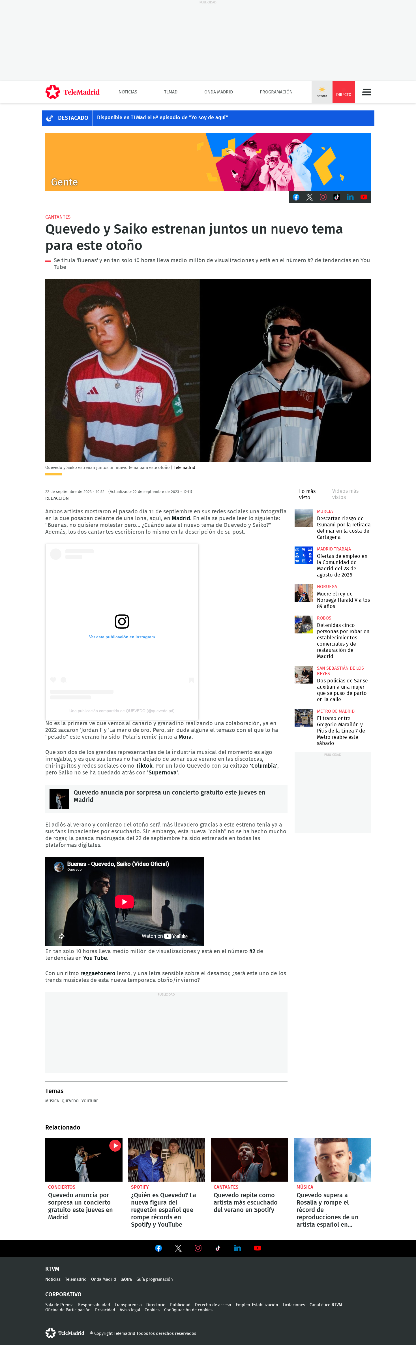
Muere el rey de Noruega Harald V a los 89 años (303, 593)
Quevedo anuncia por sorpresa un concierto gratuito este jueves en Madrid (59, 799)
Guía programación (154, 1279)
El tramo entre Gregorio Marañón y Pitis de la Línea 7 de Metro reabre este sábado (303, 718)
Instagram (323, 197)
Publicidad (180, 1305)
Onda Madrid (218, 92)
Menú (366, 92)
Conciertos (62, 1187)
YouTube (90, 1101)
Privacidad (105, 1310)
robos (324, 618)
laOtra (126, 1279)
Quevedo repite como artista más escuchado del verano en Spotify (249, 1160)
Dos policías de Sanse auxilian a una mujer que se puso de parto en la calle (303, 675)
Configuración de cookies (188, 1310)
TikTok (337, 197)
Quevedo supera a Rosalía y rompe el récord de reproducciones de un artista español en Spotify (332, 1160)
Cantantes (57, 217)
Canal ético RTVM (326, 1305)
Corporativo (63, 1294)
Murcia (325, 511)
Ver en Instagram (198, 1248)
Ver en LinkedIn (237, 1248)
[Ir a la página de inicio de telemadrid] (72, 92)
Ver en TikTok (218, 1249)
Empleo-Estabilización (257, 1305)
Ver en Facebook (158, 1249)
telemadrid (64, 1333)
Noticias (128, 92)
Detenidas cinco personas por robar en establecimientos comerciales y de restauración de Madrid (303, 624)
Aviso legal (130, 1310)
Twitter (309, 197)
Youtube (364, 197)
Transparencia (128, 1305)
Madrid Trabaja (334, 549)
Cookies (152, 1310)
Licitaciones (294, 1305)
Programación (276, 92)
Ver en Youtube (257, 1248)
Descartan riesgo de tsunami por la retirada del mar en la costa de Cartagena (303, 518)
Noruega (327, 586)
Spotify (140, 1187)
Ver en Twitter (178, 1249)
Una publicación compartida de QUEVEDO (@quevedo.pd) (122, 710)
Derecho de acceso (213, 1305)
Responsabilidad (94, 1305)
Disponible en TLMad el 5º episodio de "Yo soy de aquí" (162, 117)
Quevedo (70, 1101)
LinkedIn (350, 197)
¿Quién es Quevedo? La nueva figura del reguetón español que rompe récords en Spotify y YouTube (166, 1160)
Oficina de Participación (68, 1310)
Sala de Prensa (59, 1305)
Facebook (296, 197)
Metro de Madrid (336, 711)
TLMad (170, 92)
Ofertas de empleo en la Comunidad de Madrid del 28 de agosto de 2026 (303, 555)
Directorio (156, 1305)
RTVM (52, 1269)
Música (52, 1101)
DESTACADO (73, 118)
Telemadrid (76, 1279)
